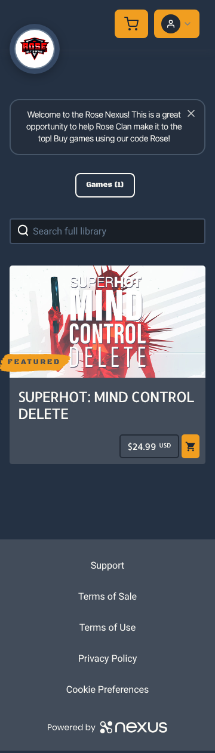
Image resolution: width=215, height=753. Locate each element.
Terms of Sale (107, 596)
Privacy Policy (107, 658)
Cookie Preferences (107, 689)
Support (107, 565)
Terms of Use (107, 627)
